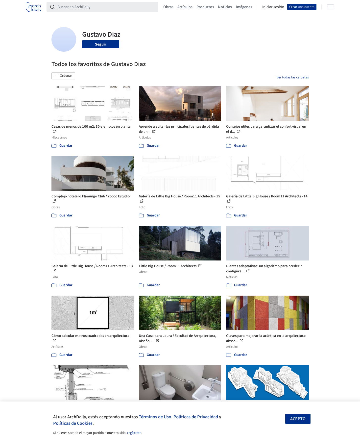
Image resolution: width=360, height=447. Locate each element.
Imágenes (244, 7)
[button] (63, 75)
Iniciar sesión (273, 7)
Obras (168, 7)
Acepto (298, 419)
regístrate (134, 432)
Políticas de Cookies (73, 423)
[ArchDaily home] (34, 7)
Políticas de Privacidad (195, 417)
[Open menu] (331, 7)
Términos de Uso (155, 417)
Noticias (225, 7)
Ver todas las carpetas (293, 77)
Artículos (184, 7)
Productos (205, 7)
